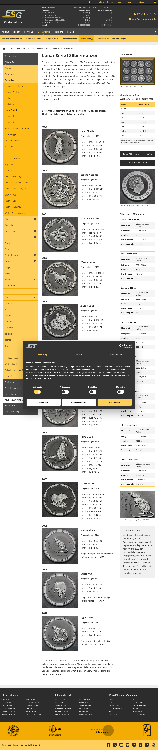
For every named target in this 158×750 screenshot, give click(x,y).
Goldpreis (77, 8)
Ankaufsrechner (114, 2)
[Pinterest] (127, 745)
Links (111, 702)
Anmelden (145, 2)
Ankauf (5, 31)
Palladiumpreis (107, 8)
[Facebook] (108, 745)
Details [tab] (79, 354)
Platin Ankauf (6, 705)
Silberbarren (60, 705)
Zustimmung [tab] (42, 355)
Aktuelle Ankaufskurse (12, 38)
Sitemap (112, 699)
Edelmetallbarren (69, 38)
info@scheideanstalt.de (144, 18)
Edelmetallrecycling (63, 708)
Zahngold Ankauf (33, 705)
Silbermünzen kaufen (137, 162)
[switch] (65, 392)
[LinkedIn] (147, 745)
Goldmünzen (84, 699)
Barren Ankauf (32, 711)
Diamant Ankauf (8, 714)
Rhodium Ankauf (8, 711)
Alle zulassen (114, 402)
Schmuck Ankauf (32, 702)
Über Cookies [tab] (116, 354)
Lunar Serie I (68, 49)
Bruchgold (83, 708)
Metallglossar (102, 38)
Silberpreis (86, 8)
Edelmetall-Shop (140, 714)
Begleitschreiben (97, 2)
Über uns (58, 31)
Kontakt (70, 31)
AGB (110, 711)
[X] (115, 745)
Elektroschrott (31, 708)
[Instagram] (134, 745)
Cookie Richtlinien (116, 708)
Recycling (28, 31)
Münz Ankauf (31, 699)
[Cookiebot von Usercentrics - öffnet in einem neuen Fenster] (121, 346)
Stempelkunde (51, 38)
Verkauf (16, 31)
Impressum (137, 702)
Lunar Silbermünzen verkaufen (137, 154)
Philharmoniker (85, 714)
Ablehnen (43, 402)
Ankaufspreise (131, 2)
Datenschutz (114, 705)
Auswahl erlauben (79, 402)
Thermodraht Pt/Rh (33, 714)
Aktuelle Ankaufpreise (51, 8)
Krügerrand (84, 711)
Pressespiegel (114, 714)
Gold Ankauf (6, 699)
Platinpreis (96, 8)
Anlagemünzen (61, 711)
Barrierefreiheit (139, 705)
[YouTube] (121, 745)
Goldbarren (60, 699)
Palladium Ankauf (8, 708)
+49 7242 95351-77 (146, 13)
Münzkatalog (87, 38)
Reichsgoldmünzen (63, 714)
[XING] (140, 745)
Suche (135, 699)
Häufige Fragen (119, 38)
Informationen (43, 31)
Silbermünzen (85, 705)
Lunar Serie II (54, 674)
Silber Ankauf (7, 702)
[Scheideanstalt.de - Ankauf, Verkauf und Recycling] (5, 49)
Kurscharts (137, 711)
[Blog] (154, 745)
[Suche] (155, 31)
